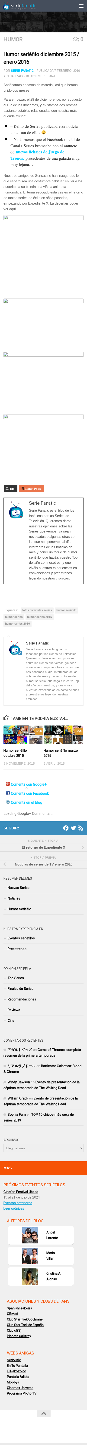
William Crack (18, 1098)
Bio (12, 488)
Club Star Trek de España (25, 1325)
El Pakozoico (16, 1371)
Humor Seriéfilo (19, 909)
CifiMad (12, 1314)
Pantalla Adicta (18, 1377)
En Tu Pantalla (17, 1365)
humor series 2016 (17, 623)
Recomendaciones (22, 999)
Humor (13, 39)
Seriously (14, 1360)
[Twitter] (73, 828)
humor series (14, 617)
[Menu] (81, 6)
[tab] (26, 784)
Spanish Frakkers (19, 1308)
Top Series (16, 978)
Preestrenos (17, 949)
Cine (11, 1020)
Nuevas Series (18, 888)
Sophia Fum (17, 1114)
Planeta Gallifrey (19, 1336)
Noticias (14, 898)
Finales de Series (20, 989)
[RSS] (81, 828)
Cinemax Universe (20, 1388)
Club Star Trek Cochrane (25, 1319)
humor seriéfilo (66, 610)
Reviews (14, 1010)
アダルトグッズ (20, 1050)
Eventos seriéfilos (21, 938)
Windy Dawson (19, 1082)
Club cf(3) (14, 1330)
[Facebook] (66, 828)
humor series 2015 (39, 617)
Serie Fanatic (22, 70)
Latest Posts (33, 488)
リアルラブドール (21, 1066)
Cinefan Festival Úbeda (20, 1192)
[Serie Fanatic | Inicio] (25, 6)
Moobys (13, 1382)
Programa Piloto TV (21, 1393)
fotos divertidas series (37, 610)
